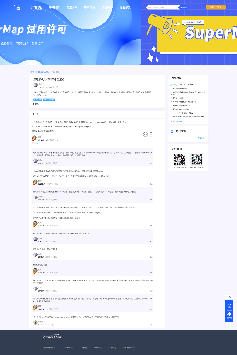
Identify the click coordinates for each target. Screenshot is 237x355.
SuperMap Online (68, 347)
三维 (35, 99)
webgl (45, 99)
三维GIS (47, 72)
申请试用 (89, 7)
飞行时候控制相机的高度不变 (180, 105)
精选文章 (71, 7)
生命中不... (42, 322)
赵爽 (39, 137)
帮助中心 (98, 347)
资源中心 (107, 7)
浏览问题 (36, 7)
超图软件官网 (49, 347)
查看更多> (201, 138)
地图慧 (85, 347)
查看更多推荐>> (176, 121)
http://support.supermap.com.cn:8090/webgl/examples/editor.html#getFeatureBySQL (61, 126)
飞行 (40, 99)
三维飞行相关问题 (177, 98)
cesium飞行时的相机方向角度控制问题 (184, 102)
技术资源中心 (129, 347)
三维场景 (51, 99)
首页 (32, 72)
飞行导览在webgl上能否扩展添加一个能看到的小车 (188, 117)
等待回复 (54, 7)
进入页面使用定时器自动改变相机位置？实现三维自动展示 (188, 93)
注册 (212, 7)
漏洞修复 (125, 7)
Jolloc (41, 84)
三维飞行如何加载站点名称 (180, 109)
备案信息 (112, 347)
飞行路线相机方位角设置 (179, 88)
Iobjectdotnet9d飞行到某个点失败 (182, 113)
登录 (219, 7)
